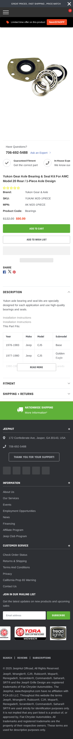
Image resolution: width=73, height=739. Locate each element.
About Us (8, 491)
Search (8, 658)
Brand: (7, 192)
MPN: (6, 204)
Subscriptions (42, 658)
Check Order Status (15, 554)
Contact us (10, 586)
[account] (58, 12)
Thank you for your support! (34, 457)
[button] (11, 188)
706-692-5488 (17, 152)
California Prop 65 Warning (19, 580)
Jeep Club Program (15, 536)
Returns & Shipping (15, 561)
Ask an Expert (39, 152)
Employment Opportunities (19, 510)
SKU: (6, 198)
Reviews (22, 658)
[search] (15, 12)
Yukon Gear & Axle (36, 192)
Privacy (7, 573)
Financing (9, 523)
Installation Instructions (17, 317)
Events (7, 504)
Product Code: (12, 210)
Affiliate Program (13, 529)
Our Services (11, 498)
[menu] (6, 12)
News (6, 517)
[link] (7, 470)
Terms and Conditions (16, 567)
